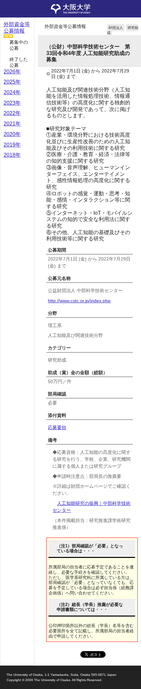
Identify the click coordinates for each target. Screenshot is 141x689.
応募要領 (57, 427)
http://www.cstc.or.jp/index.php (79, 300)
